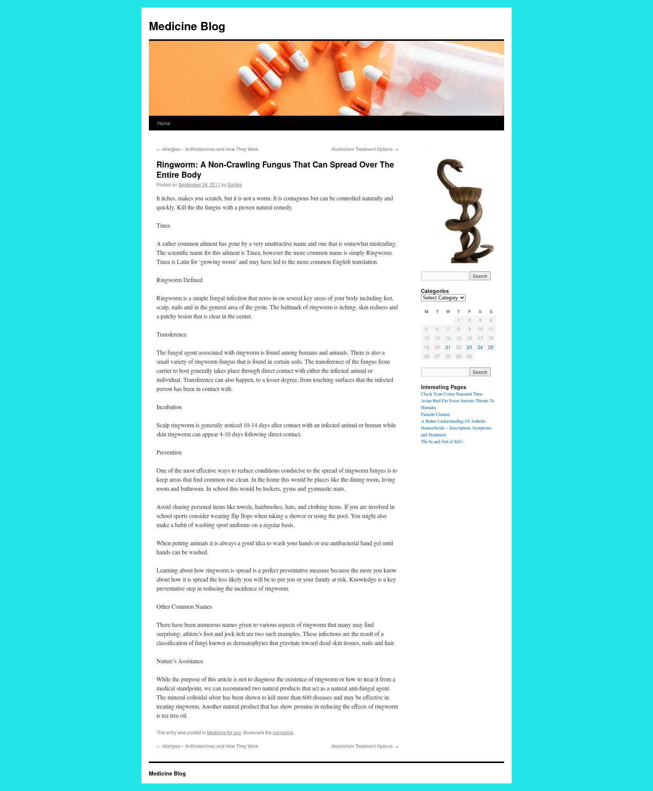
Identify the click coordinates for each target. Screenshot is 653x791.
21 (448, 347)
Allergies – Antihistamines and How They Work (207, 149)
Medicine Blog (187, 25)
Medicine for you (224, 732)
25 (491, 347)
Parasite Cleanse (435, 414)
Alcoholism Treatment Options (364, 149)
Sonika (234, 184)
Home (163, 123)
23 (469, 347)
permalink (283, 732)
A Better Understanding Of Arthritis (453, 421)
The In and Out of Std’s (442, 441)
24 (480, 347)
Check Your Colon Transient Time (451, 394)
